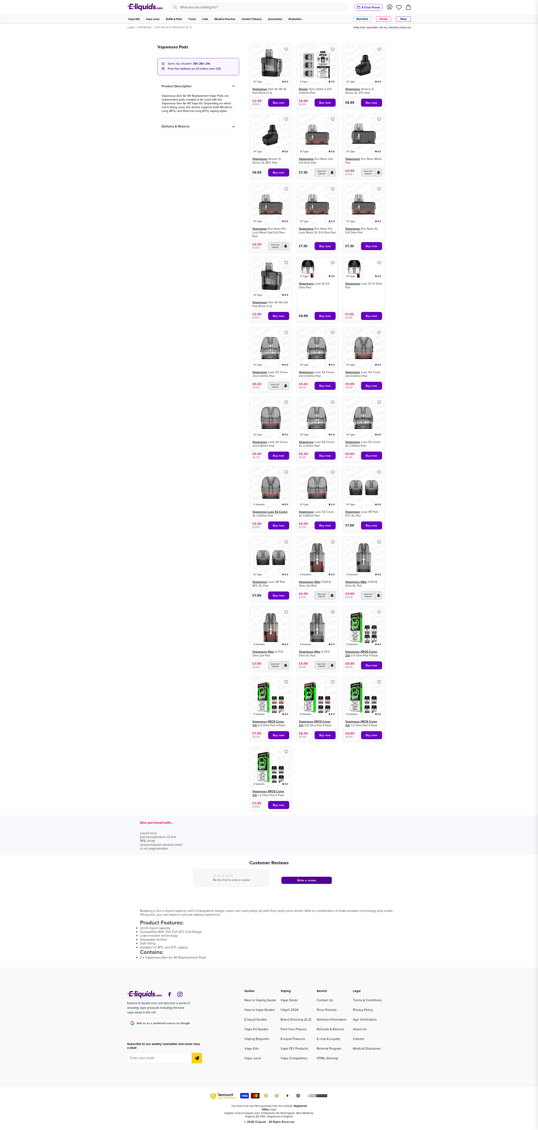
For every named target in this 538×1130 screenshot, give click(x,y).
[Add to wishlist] (286, 49)
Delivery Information (332, 1019)
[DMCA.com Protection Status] (317, 1096)
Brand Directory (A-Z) (296, 1019)
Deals (384, 19)
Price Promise (327, 1009)
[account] (389, 7)
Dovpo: (303, 89)
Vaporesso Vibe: (309, 582)
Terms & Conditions (367, 1000)
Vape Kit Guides (256, 1029)
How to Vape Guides (259, 1009)
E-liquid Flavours (293, 1038)
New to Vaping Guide (260, 1000)
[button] (325, 172)
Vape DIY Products (294, 1048)
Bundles (362, 19)
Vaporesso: (259, 89)
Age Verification (365, 1019)
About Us (360, 1029)
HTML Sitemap (327, 1058)
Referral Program (329, 1048)
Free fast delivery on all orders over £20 (194, 68)
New (403, 19)
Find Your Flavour (294, 1029)
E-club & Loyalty (328, 1038)
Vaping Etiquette (256, 1038)
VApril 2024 (289, 1009)
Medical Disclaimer (367, 1048)
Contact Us (325, 1000)
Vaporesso (144, 27)
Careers (358, 1038)
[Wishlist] (399, 7)
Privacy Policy (363, 1009)
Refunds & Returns (330, 1029)
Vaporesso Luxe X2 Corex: (270, 512)
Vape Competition (294, 1058)
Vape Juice (252, 1058)
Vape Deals (289, 1000)
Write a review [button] (306, 880)
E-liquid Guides (255, 1019)
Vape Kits (251, 1048)
